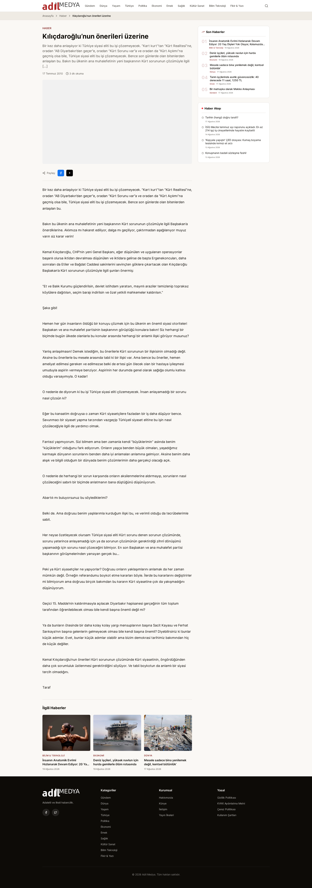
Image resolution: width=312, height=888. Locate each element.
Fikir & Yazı (237, 5)
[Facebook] (46, 812)
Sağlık (181, 5)
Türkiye (129, 5)
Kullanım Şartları (226, 815)
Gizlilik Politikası (226, 797)
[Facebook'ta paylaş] (61, 173)
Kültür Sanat (197, 5)
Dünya (103, 5)
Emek (169, 5)
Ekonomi (157, 5)
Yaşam (116, 5)
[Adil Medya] (61, 5)
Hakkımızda (166, 797)
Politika (142, 5)
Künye (162, 803)
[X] (55, 812)
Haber (63, 15)
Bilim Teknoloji (217, 5)
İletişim (163, 809)
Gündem (90, 5)
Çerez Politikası (226, 809)
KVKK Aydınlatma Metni (231, 803)
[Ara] (266, 6)
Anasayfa (48, 15)
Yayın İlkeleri (166, 815)
